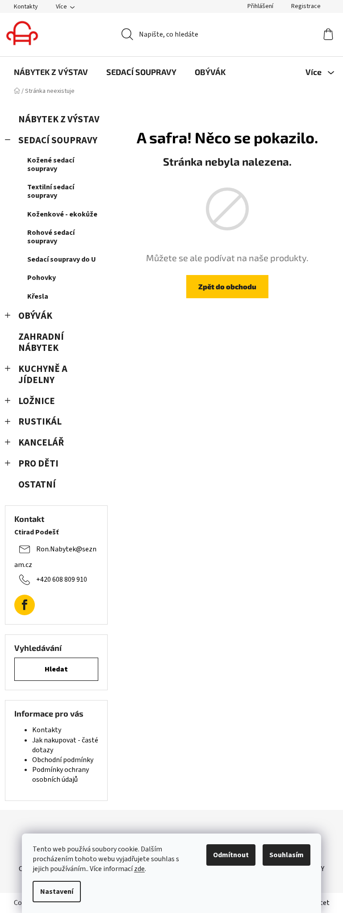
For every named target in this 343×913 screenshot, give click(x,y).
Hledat (56, 669)
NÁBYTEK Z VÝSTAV (59, 119)
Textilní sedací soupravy (50, 191)
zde (139, 869)
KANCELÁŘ (41, 442)
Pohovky (41, 278)
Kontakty (26, 6)
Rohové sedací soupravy (51, 237)
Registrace (306, 6)
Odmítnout (231, 855)
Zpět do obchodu (227, 286)
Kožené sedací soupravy (50, 164)
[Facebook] (24, 605)
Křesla (37, 296)
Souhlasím (286, 855)
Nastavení (56, 891)
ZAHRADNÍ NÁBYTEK (41, 342)
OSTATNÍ (37, 484)
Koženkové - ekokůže (62, 214)
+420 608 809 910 (61, 579)
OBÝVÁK (35, 315)
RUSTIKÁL (40, 421)
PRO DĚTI (38, 463)
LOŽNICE (36, 401)
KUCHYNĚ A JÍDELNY (42, 375)
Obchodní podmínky (62, 760)
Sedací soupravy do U (61, 259)
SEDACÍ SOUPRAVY (57, 140)
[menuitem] (51, 72)
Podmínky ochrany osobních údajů (60, 774)
